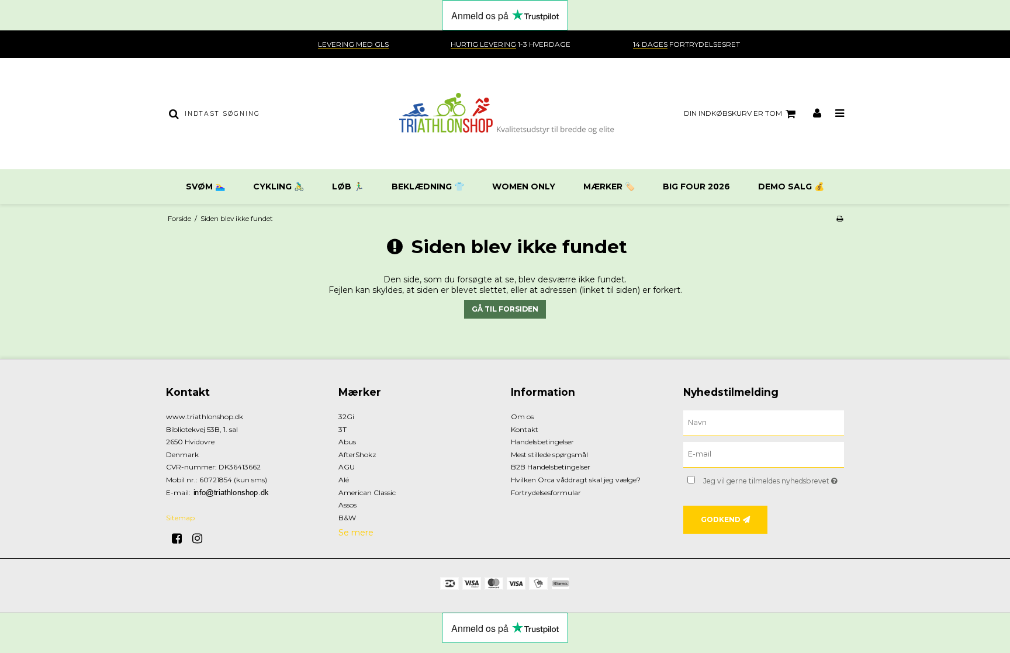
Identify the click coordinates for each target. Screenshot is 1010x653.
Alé (343, 479)
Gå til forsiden (505, 309)
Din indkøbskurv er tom (733, 113)
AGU (346, 466)
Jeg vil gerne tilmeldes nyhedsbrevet (773, 478)
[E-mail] (763, 454)
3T (342, 429)
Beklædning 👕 (428, 186)
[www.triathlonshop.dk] (505, 113)
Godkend (721, 519)
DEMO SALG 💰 (791, 186)
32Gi (346, 416)
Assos (347, 504)
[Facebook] (181, 538)
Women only (523, 186)
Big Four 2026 (696, 186)
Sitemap (180, 517)
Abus (347, 441)
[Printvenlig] (839, 218)
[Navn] (763, 422)
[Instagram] (201, 538)
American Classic (367, 492)
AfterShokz (357, 454)
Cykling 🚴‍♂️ (278, 186)
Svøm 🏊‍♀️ (205, 186)
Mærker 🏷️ (609, 186)
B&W (347, 517)
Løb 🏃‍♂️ (348, 186)
